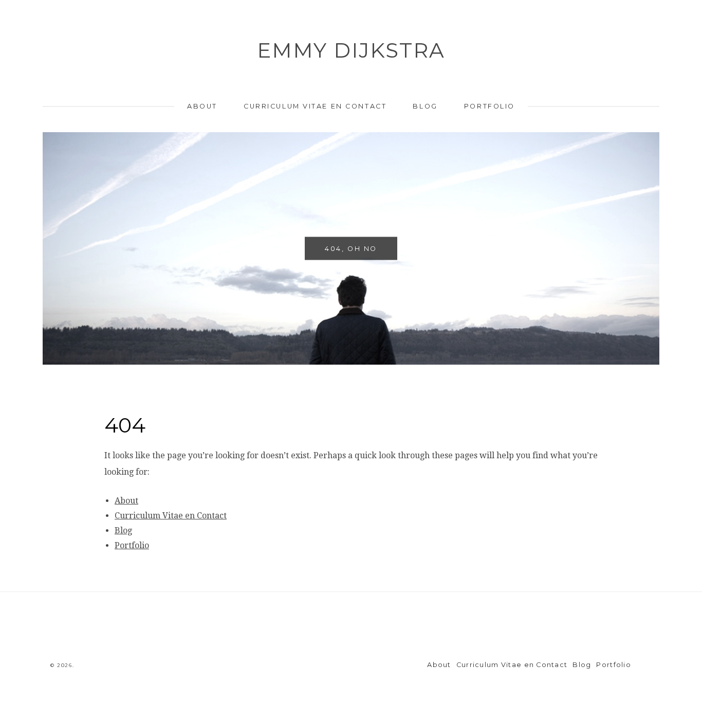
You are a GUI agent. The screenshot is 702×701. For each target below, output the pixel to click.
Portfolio (489, 106)
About (202, 106)
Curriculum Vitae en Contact (315, 106)
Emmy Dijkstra (351, 50)
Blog (425, 106)
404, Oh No (351, 248)
